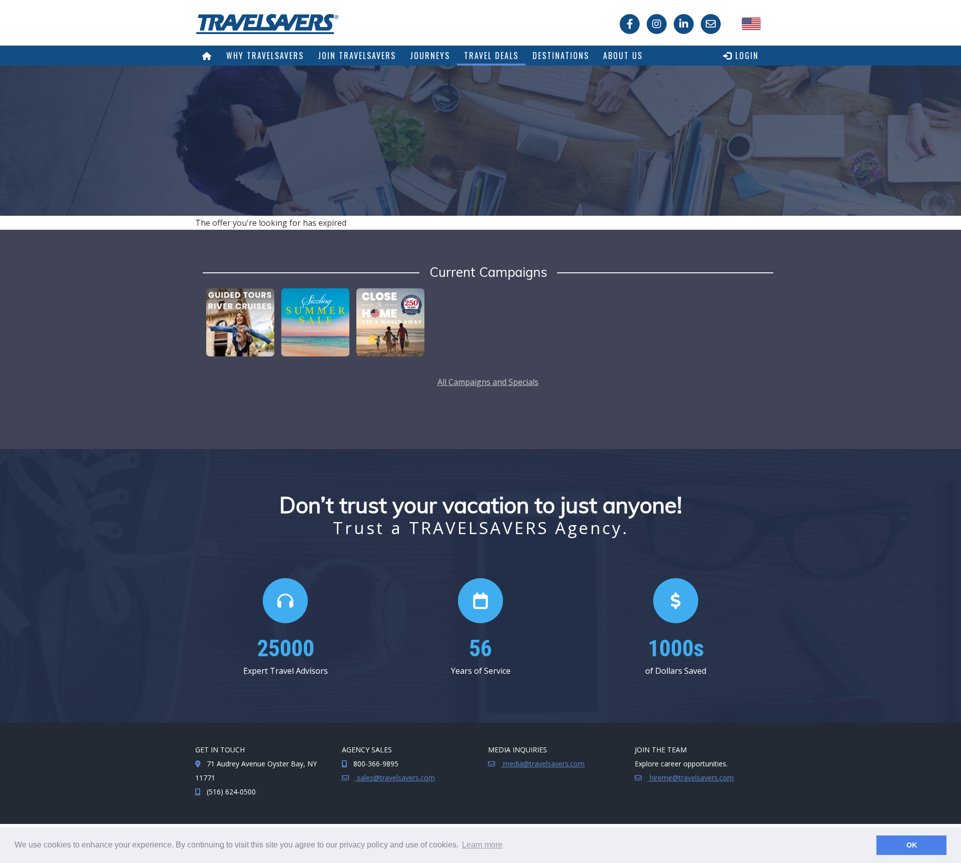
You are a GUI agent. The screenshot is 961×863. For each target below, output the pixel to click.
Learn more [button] (482, 844)
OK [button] (911, 845)
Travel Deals (491, 56)
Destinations (561, 56)
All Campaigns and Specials (488, 381)
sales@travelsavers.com (395, 777)
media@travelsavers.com (543, 763)
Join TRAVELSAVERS (357, 56)
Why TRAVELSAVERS (265, 56)
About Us (623, 56)
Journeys (430, 56)
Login (745, 56)
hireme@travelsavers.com (691, 777)
